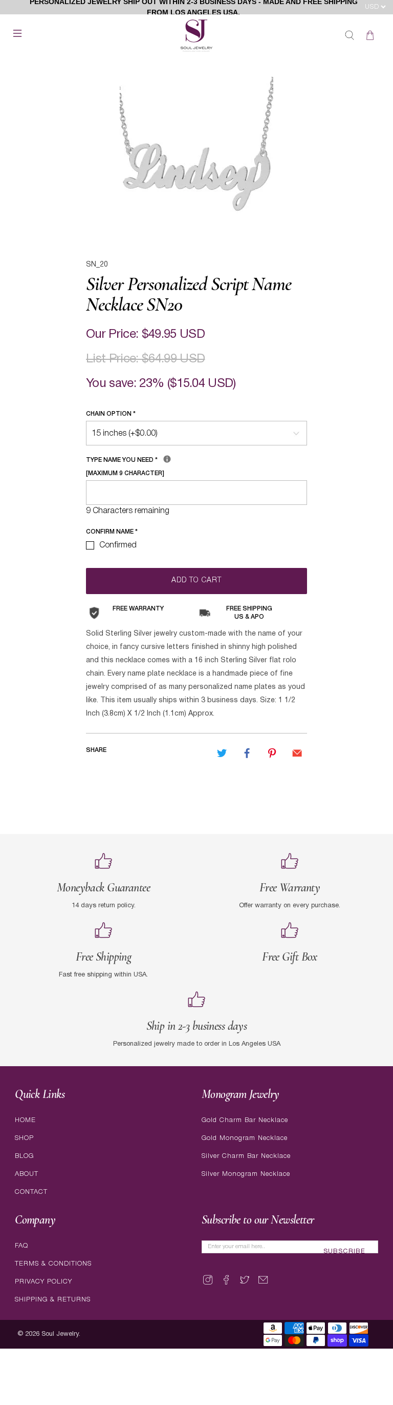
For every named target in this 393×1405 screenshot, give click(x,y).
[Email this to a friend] (297, 753)
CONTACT (31, 1192)
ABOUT (26, 1174)
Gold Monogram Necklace (245, 1138)
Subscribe (344, 1252)
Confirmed (118, 545)
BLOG (24, 1156)
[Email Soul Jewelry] (263, 1284)
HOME (25, 1120)
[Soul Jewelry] (196, 35)
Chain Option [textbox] (111, 414)
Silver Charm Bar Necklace (246, 1156)
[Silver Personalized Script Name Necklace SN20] (196, 154)
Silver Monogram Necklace (246, 1174)
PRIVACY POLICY (43, 1282)
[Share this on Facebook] (247, 753)
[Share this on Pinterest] (272, 753)
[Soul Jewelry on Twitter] (244, 1284)
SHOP (24, 1138)
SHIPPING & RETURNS (53, 1299)
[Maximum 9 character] (164, 465)
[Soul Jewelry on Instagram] (208, 1284)
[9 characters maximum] (167, 459)
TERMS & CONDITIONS (53, 1264)
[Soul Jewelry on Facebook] (226, 1284)
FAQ (21, 1246)
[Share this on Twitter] (221, 753)
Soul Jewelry (60, 1334)
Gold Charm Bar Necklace (245, 1120)
